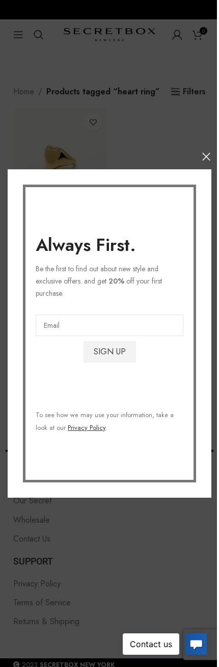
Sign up (110, 351)
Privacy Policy (86, 427)
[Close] (206, 156)
